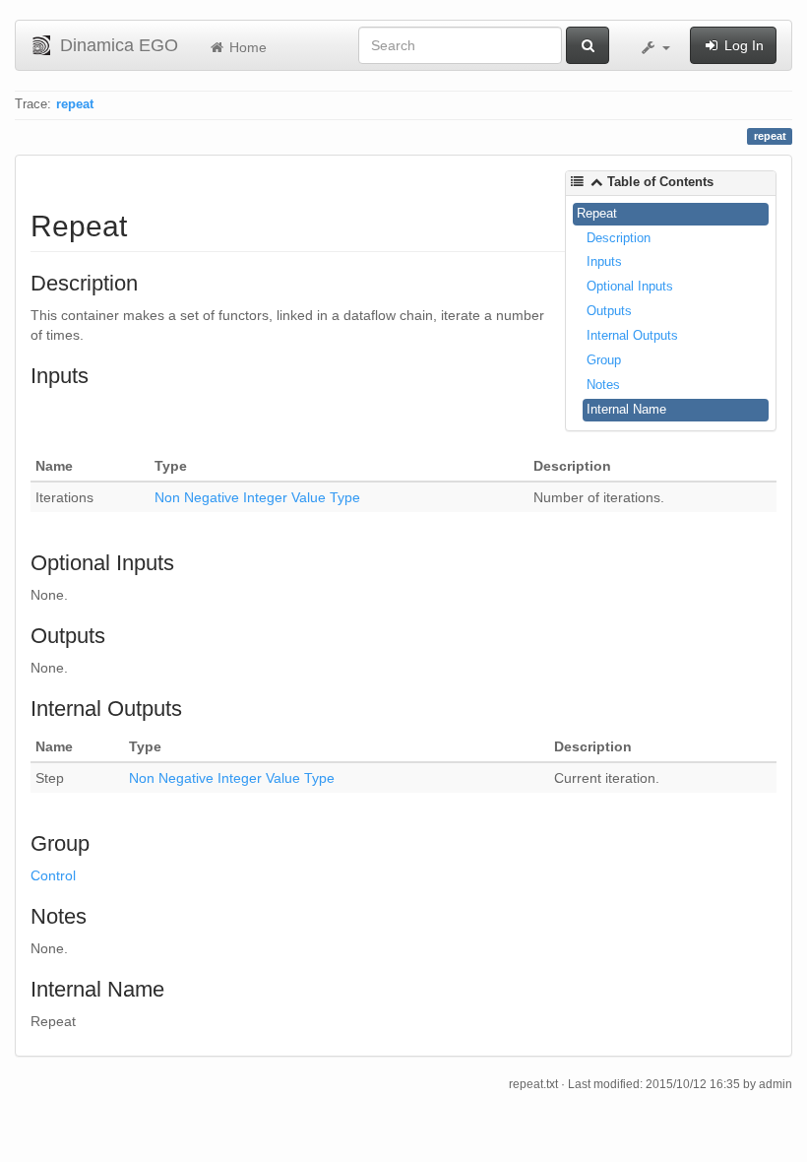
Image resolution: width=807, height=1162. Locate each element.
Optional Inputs (630, 286)
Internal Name (626, 409)
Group (604, 360)
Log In (742, 45)
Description (619, 237)
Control (53, 875)
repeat (74, 104)
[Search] (587, 45)
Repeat (597, 213)
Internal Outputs (632, 335)
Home (246, 47)
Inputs (604, 261)
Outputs (609, 310)
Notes (603, 384)
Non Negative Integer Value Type (257, 497)
